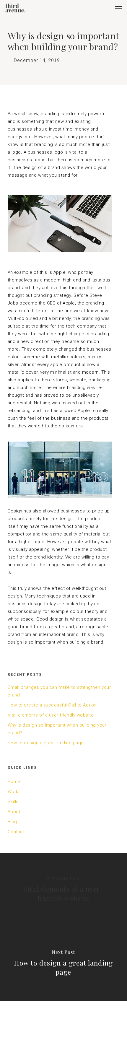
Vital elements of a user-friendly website (51, 715)
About (14, 811)
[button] (118, 8)
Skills (13, 801)
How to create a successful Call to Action (52, 705)
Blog (12, 821)
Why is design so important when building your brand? (57, 728)
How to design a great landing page (46, 742)
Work (13, 791)
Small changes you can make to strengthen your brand (59, 691)
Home (14, 781)
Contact (16, 831)
